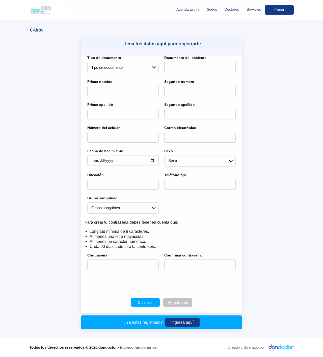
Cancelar (145, 302)
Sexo (168, 151)
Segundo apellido (179, 105)
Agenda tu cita (187, 9)
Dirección (95, 175)
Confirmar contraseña (183, 255)
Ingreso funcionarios (138, 347)
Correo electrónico (180, 128)
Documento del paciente (185, 58)
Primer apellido (100, 105)
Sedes (212, 9)
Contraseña (97, 255)
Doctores (232, 9)
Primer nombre (99, 82)
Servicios (254, 9)
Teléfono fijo (175, 175)
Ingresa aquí (182, 322)
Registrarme (178, 302)
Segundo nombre (179, 82)
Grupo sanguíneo (102, 198)
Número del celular (103, 128)
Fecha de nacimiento (105, 151)
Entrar (279, 10)
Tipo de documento (104, 58)
